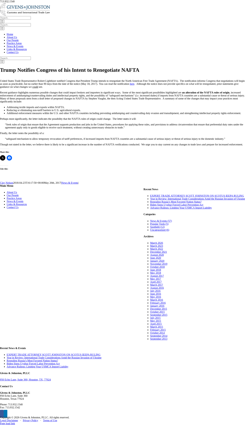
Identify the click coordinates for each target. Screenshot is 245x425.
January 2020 (157, 260)
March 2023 (156, 245)
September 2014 (158, 335)
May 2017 (155, 278)
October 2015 (157, 311)
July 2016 (155, 290)
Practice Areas (14, 198)
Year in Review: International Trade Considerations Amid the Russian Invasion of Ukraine (197, 198)
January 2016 (157, 305)
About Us (12, 192)
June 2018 (155, 269)
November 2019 (158, 263)
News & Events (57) (161, 220)
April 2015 (156, 323)
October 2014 (157, 332)
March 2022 (156, 248)
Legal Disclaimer (9, 420)
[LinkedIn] (5, 414)
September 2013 (158, 338)
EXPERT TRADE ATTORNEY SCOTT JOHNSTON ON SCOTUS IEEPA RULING (197, 195)
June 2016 (155, 293)
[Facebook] (2, 414)
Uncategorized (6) (159, 229)
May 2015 (155, 320)
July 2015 (155, 317)
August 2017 (157, 275)
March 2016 (156, 299)
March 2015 (156, 326)
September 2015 (158, 314)
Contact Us (12, 207)
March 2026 (156, 242)
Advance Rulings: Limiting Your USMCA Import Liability (181, 207)
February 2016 (158, 302)
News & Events (69, 182)
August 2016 (157, 287)
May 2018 (155, 272)
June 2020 (155, 257)
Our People (13, 195)
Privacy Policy (30, 420)
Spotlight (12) (157, 226)
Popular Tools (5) (159, 223)
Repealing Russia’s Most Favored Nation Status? (176, 201)
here (132, 83)
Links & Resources (17, 204)
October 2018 (157, 266)
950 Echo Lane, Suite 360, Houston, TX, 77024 (25, 379)
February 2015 (158, 329)
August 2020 (157, 254)
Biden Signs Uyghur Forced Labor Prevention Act (176, 204)
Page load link (7, 423)
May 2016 (155, 296)
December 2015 (158, 308)
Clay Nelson (6, 182)
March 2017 (156, 284)
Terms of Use (50, 420)
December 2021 (158, 251)
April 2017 (156, 281)
